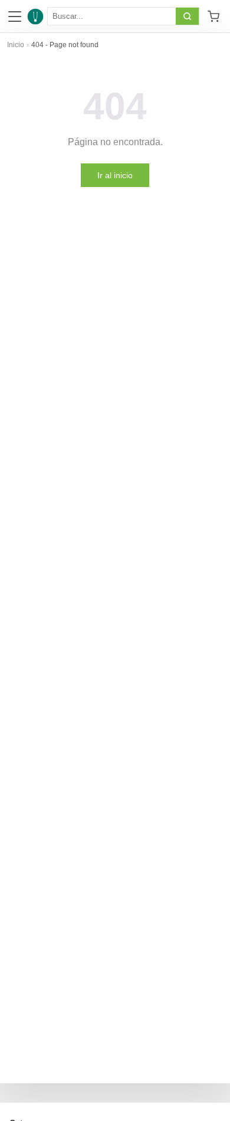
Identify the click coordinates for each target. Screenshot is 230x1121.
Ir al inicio (115, 175)
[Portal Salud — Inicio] (35, 16)
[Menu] (15, 16)
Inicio (15, 45)
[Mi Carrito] (213, 16)
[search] (187, 16)
